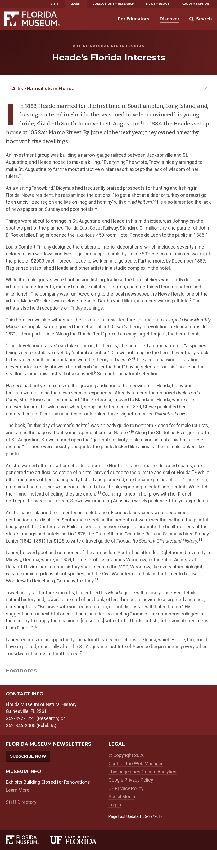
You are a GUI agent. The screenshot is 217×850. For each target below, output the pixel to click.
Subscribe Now (28, 756)
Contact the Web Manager (135, 763)
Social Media (121, 796)
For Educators (133, 18)
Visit (54, 4)
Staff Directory (21, 802)
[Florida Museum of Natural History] (28, 839)
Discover (169, 18)
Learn (75, 4)
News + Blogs (158, 4)
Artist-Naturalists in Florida (43, 88)
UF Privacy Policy (125, 788)
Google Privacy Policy (130, 780)
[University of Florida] (79, 839)
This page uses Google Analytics (142, 771)
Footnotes (21, 670)
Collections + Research (113, 4)
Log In (114, 804)
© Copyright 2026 (126, 755)
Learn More (17, 790)
